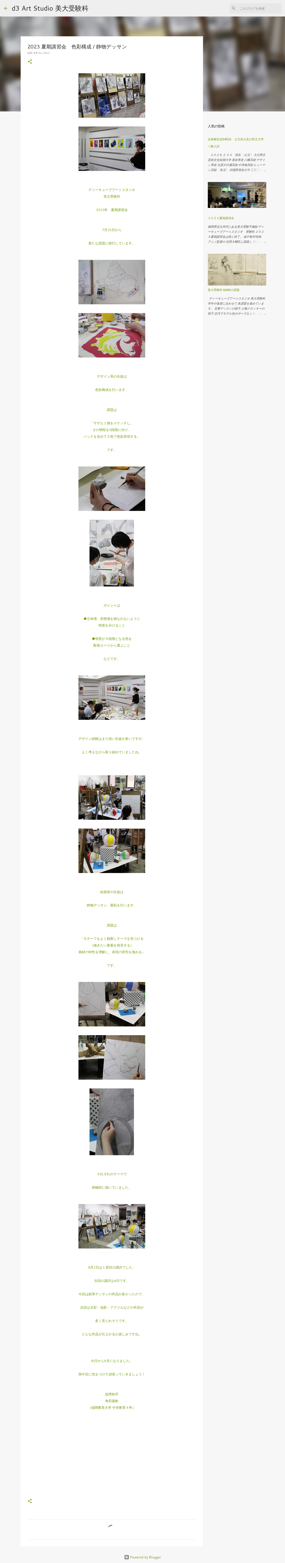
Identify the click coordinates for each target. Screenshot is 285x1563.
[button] (29, 62)
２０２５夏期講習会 (221, 218)
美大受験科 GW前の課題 (224, 290)
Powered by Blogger (145, 1557)
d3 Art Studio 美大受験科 (50, 8)
